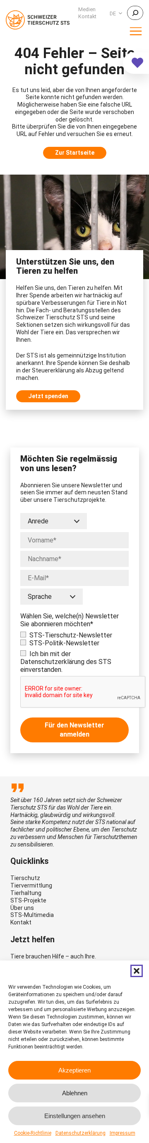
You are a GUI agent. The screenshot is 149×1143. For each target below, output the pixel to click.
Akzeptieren (74, 1070)
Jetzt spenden (48, 396)
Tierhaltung (25, 893)
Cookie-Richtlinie (32, 1133)
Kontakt (20, 922)
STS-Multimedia (32, 915)
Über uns (22, 908)
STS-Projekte (28, 900)
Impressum (122, 1133)
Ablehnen (74, 1093)
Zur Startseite (74, 152)
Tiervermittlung (31, 885)
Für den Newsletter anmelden (74, 729)
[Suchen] (135, 12)
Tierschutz (25, 878)
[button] (136, 971)
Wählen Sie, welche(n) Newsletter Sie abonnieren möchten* (69, 620)
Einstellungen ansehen (74, 1115)
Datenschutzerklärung (80, 1133)
